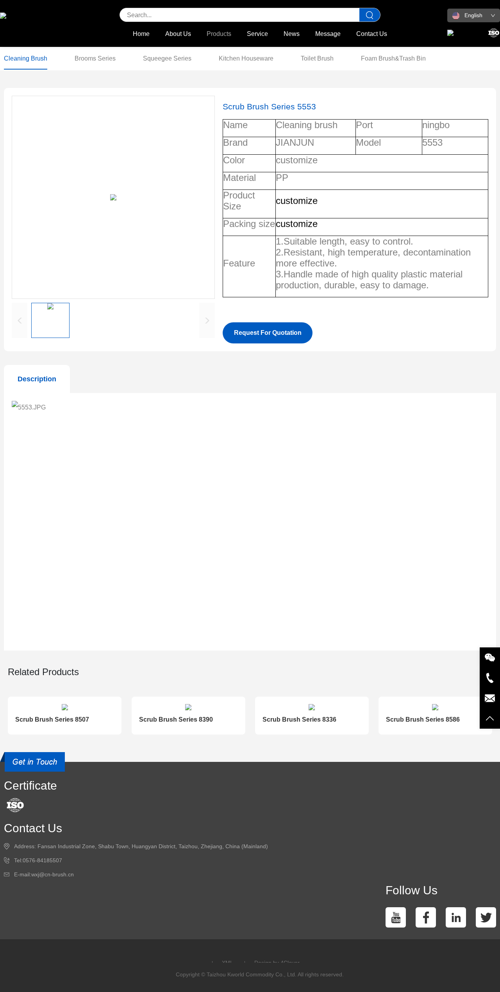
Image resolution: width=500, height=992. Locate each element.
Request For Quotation (268, 332)
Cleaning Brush (25, 58)
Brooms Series (95, 58)
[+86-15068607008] (490, 678)
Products (219, 33)
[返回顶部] (490, 718)
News (292, 33)
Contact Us (371, 33)
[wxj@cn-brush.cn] (490, 698)
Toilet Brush (317, 58)
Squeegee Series (167, 58)
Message (328, 33)
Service (257, 33)
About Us (178, 33)
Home (141, 33)
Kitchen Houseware (246, 58)
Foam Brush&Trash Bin (393, 58)
